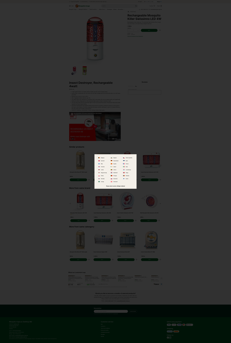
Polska (102, 175)
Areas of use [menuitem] (102, 9)
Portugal (115, 175)
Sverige (102, 181)
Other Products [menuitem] (93, 9)
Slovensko (115, 178)
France (127, 163)
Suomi (127, 178)
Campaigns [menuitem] (109, 9)
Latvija (102, 169)
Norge (127, 172)
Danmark (102, 160)
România (127, 175)
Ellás (102, 163)
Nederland (115, 172)
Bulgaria (115, 157)
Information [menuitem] (120, 9)
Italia (127, 166)
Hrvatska (103, 166)
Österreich (115, 181)
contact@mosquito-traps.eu (156, 9)
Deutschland (115, 160)
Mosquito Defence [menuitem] (83, 9)
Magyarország (104, 172)
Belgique (102, 157)
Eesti (127, 160)
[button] (71, 6)
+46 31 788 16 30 (144, 9)
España (114, 163)
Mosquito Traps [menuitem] (72, 9)
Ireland (114, 166)
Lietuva (114, 169)
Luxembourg (128, 169)
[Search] (136, 6)
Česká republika (129, 157)
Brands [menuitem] (115, 9)
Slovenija (102, 178)
